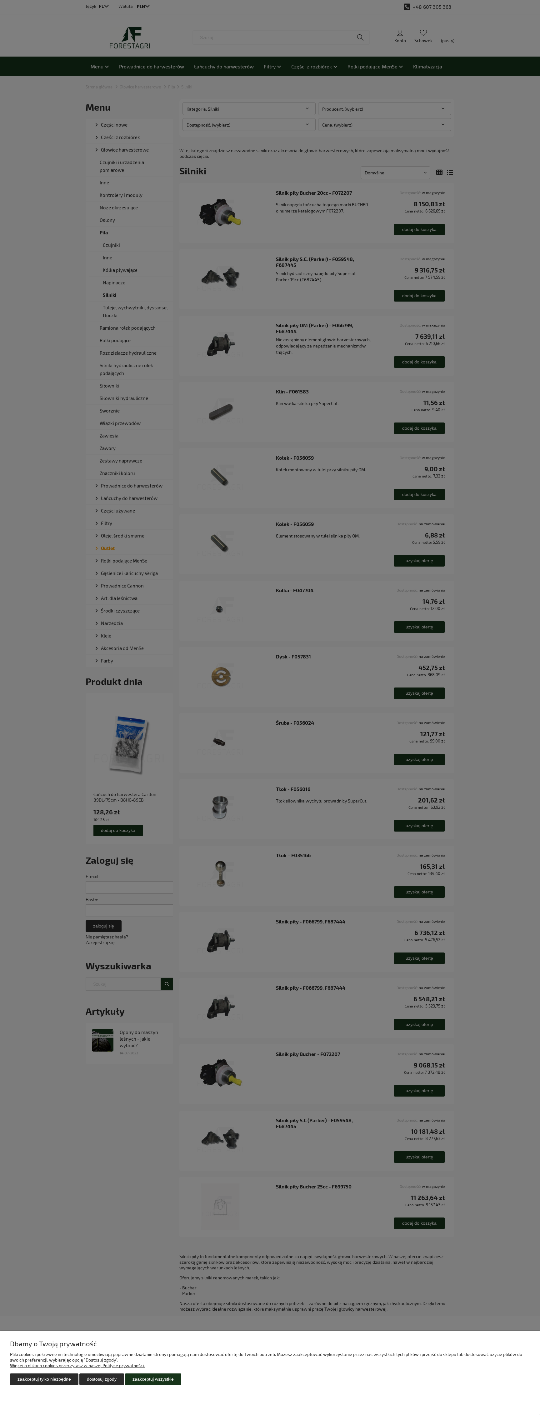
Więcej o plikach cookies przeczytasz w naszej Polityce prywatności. (77, 1365)
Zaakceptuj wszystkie (153, 1379)
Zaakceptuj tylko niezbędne (44, 1379)
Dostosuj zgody (102, 1379)
